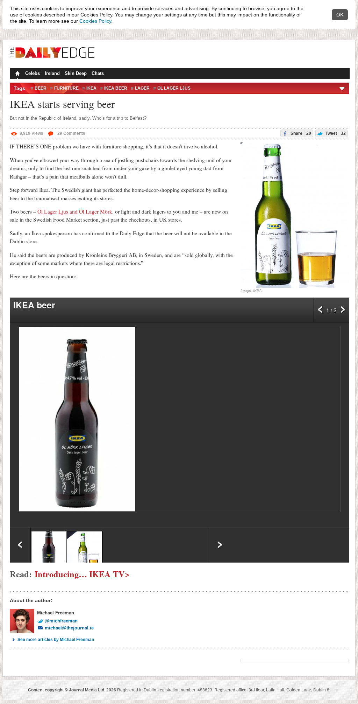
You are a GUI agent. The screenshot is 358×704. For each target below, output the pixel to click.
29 (70, 133)
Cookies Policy (95, 21)
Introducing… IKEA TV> (82, 574)
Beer (40, 88)
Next (343, 312)
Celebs (32, 73)
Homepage (16, 74)
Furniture (66, 88)
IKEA (91, 88)
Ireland (52, 73)
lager (142, 88)
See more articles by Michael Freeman (55, 639)
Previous (320, 312)
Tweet (335, 133)
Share (300, 133)
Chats (98, 73)
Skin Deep (76, 73)
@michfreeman (61, 620)
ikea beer (115, 88)
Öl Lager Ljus (174, 88)
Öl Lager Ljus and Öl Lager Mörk (74, 211)
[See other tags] (342, 88)
